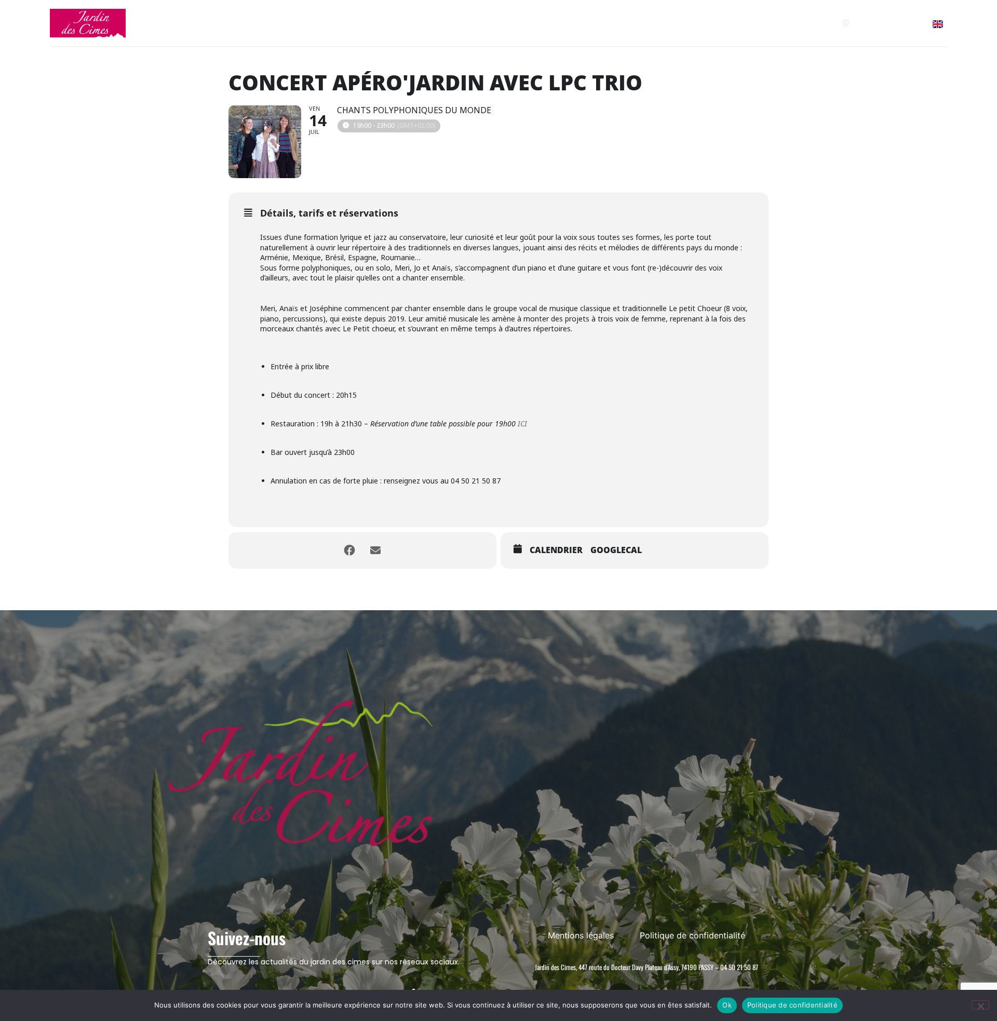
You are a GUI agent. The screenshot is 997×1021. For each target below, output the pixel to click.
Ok (727, 1005)
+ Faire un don (709, 23)
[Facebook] (869, 23)
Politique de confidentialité (792, 1005)
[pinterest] (914, 23)
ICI (522, 423)
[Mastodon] (846, 23)
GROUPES (359, 23)
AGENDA (421, 23)
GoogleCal (616, 550)
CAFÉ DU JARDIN (495, 23)
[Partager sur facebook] (349, 550)
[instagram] (891, 23)
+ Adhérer (648, 23)
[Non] (980, 1005)
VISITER (299, 23)
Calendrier (556, 550)
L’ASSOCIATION (573, 23)
